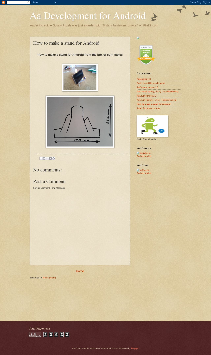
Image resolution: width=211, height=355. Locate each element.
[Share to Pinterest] (53, 158)
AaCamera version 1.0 (147, 87)
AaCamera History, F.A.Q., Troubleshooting (157, 91)
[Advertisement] (161, 200)
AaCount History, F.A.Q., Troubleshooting (156, 100)
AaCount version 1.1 (146, 96)
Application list (144, 79)
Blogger (134, 348)
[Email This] (41, 158)
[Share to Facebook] (50, 158)
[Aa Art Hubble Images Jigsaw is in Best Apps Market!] (138, 38)
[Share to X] (47, 158)
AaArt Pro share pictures (148, 108)
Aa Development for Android (88, 15)
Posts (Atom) (49, 277)
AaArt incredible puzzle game (151, 83)
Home (80, 271)
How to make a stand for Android (153, 104)
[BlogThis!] (44, 158)
